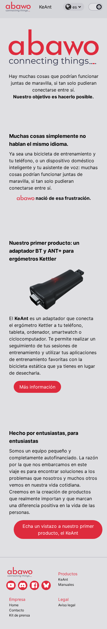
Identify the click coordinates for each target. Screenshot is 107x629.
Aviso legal (66, 605)
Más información (37, 387)
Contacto (16, 610)
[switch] (95, 6)
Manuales (66, 584)
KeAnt (45, 7)
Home (14, 605)
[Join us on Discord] (22, 585)
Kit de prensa (19, 615)
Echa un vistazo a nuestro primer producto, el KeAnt (58, 529)
